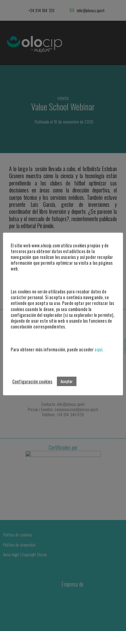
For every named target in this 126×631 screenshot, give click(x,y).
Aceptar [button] (67, 381)
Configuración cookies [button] (32, 381)
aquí (98, 349)
